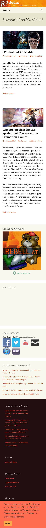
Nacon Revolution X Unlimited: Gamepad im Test (21, 394)
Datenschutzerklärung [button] (14, 517)
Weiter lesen (9, 93)
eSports (24, 56)
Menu (5, 10)
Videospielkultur (11, 462)
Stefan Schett (37, 56)
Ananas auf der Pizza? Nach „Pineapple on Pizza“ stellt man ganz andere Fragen (17, 423)
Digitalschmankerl (12, 483)
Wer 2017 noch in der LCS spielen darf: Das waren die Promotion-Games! (20, 133)
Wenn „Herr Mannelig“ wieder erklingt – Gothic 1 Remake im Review (16, 413)
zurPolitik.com (10, 486)
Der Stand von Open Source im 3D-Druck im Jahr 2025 (23, 390)
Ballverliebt (9, 479)
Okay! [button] (7, 523)
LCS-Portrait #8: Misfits (18, 52)
